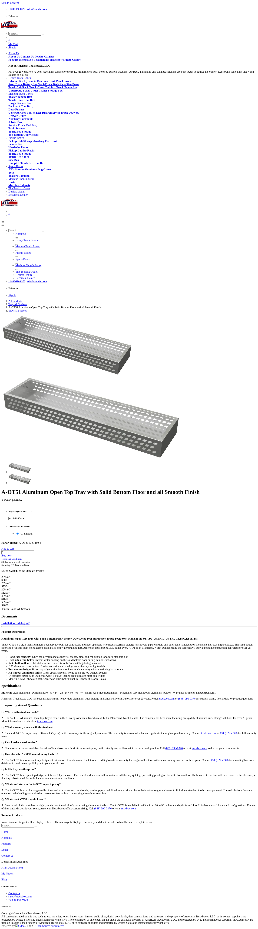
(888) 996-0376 (187, 698)
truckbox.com (166, 698)
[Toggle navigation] (2, 221)
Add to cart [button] (7, 548)
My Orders (7, 873)
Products (6, 843)
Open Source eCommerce (49, 925)
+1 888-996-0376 (18, 899)
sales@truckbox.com (20, 896)
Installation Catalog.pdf (15, 623)
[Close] (2, 225)
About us (6, 837)
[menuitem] (13, 53)
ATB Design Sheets (12, 867)
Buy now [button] (6, 555)
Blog (4, 879)
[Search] (43, 34)
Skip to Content (10, 2)
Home (4, 831)
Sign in (12, 47)
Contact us (7, 855)
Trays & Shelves (17, 304)
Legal (4, 849)
